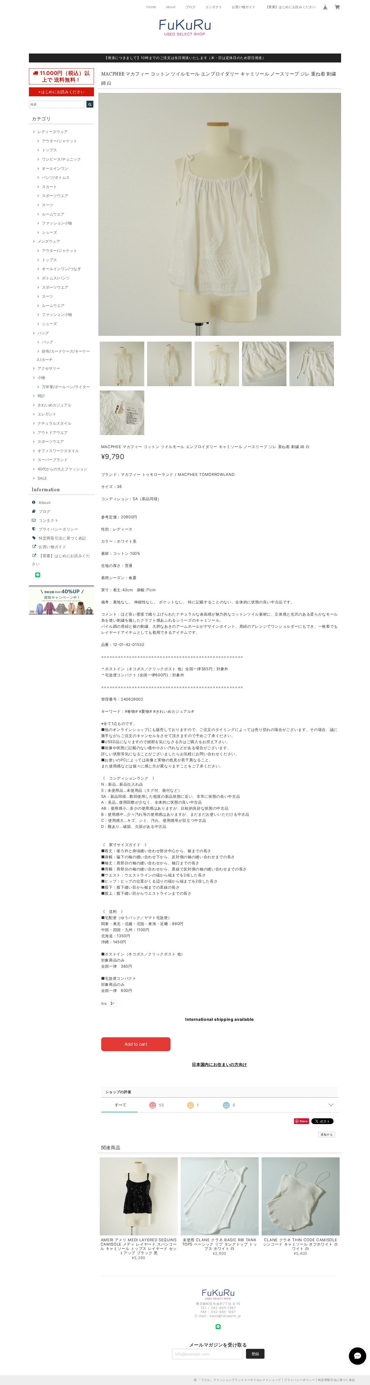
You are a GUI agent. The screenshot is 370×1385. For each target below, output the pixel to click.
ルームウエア (53, 214)
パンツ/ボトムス (56, 177)
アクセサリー (49, 368)
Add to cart (136, 1044)
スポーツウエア (55, 195)
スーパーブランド (53, 459)
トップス (49, 150)
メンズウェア (49, 241)
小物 (41, 377)
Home (151, 7)
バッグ (43, 333)
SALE (42, 478)
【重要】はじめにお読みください (290, 7)
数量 (104, 1003)
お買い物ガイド (244, 7)
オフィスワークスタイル (58, 450)
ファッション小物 (57, 223)
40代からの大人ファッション (62, 469)
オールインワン (55, 168)
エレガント (47, 414)
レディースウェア (53, 131)
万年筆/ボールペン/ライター (66, 386)
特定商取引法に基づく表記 (62, 538)
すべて (121, 1105)
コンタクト (213, 7)
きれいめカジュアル (54, 405)
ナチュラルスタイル (54, 423)
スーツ (47, 204)
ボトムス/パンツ (56, 278)
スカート (49, 186)
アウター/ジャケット (59, 141)
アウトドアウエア (53, 432)
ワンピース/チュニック (61, 159)
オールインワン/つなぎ (61, 268)
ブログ (191, 7)
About (171, 7)
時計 (41, 395)
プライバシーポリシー (58, 529)
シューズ (49, 232)
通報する (327, 1134)
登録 (255, 1353)
